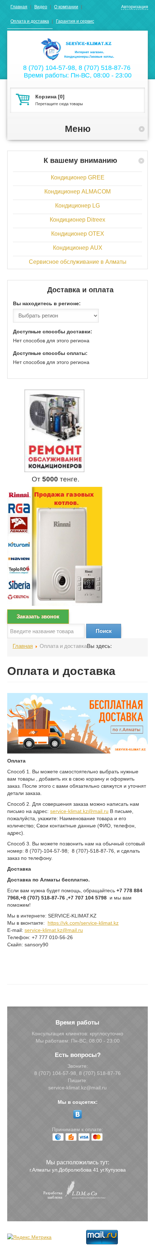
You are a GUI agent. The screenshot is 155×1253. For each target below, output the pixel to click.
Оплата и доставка (29, 21)
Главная (18, 6)
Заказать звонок (38, 616)
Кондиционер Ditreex (77, 220)
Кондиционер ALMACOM (77, 191)
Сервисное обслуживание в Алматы (78, 262)
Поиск (104, 631)
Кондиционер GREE (78, 177)
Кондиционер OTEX (77, 234)
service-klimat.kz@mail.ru (79, 811)
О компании (66, 6)
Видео (40, 6)
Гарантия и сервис (75, 21)
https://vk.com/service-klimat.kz (83, 923)
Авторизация (134, 6)
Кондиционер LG (77, 206)
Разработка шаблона (52, 1195)
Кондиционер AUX (77, 248)
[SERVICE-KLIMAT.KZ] (77, 46)
